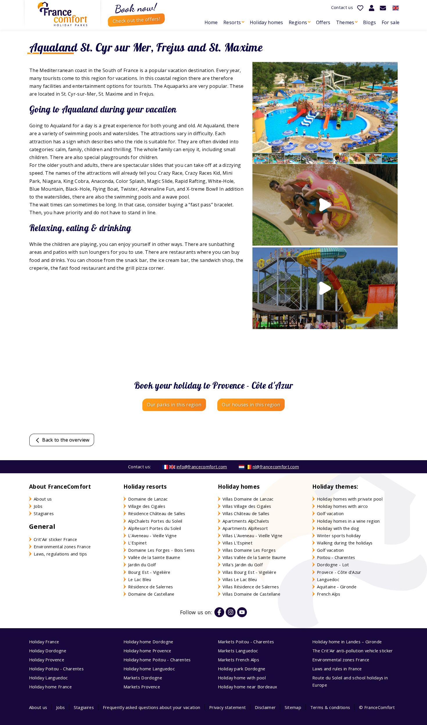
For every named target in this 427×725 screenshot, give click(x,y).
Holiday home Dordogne (148, 641)
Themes (345, 22)
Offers (323, 22)
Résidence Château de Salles (156, 513)
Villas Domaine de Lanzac (248, 499)
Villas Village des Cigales (247, 506)
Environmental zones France (62, 546)
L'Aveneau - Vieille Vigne (152, 535)
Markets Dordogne (142, 678)
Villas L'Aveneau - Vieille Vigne (252, 535)
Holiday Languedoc (48, 678)
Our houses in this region (251, 404)
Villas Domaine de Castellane (251, 594)
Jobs (38, 506)
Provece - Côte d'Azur (339, 572)
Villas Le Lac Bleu (240, 579)
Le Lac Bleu (139, 579)
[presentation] (387, 107)
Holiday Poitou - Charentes (56, 669)
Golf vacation (330, 513)
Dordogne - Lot (333, 564)
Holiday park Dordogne (241, 669)
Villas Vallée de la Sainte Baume (254, 557)
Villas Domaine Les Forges (249, 550)
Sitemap (293, 707)
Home (211, 22)
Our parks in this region (174, 404)
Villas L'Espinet (237, 543)
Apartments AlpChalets (246, 521)
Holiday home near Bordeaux (247, 687)
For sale (391, 22)
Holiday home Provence (147, 650)
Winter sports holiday (339, 535)
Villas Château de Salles (246, 513)
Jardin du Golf (142, 564)
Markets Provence (141, 687)
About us (43, 499)
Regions (298, 22)
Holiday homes (266, 22)
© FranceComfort (377, 707)
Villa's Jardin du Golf (243, 564)
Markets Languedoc (238, 650)
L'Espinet (137, 543)
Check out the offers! (136, 20)
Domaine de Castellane (151, 594)
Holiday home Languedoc (149, 669)
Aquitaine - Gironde (336, 587)
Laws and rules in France (337, 669)
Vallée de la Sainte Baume (154, 557)
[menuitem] (211, 22)
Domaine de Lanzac (148, 499)
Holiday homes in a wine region (348, 521)
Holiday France (44, 641)
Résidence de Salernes (150, 587)
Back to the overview (65, 440)
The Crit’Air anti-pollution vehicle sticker (352, 650)
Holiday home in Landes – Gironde (347, 641)
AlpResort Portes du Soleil (154, 528)
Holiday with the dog (338, 528)
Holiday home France (50, 687)
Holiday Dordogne (47, 650)
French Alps (328, 594)
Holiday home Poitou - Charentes (157, 659)
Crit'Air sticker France (55, 539)
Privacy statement (227, 707)
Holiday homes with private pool (350, 499)
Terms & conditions (330, 707)
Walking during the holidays (345, 543)
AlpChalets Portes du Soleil (155, 521)
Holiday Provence (46, 659)
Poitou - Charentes (336, 557)
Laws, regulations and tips (60, 554)
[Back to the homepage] (62, 14)
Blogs (369, 22)
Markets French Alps (238, 659)
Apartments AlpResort (245, 528)
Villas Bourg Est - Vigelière (249, 572)
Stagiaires (44, 513)
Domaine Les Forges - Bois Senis (161, 550)
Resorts (232, 22)
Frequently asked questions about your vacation (151, 707)
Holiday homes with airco (342, 506)
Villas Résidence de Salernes (251, 587)
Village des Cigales (146, 506)
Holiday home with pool (242, 678)
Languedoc (328, 579)
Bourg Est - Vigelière (149, 572)
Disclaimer (265, 707)
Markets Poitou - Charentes (246, 641)
